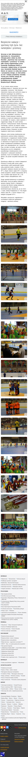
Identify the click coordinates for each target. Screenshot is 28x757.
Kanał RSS (1, 727)
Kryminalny (4, 660)
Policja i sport (4, 610)
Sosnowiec (16, 710)
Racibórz (10, 708)
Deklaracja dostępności (5, 741)
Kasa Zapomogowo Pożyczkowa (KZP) (11, 606)
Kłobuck (9, 704)
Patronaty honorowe (6, 586)
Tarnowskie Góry (14, 711)
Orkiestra (11, 610)
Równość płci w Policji (17, 588)
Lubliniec (15, 704)
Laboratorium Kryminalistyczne (9, 612)
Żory (24, 713)
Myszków (10, 706)
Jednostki (3, 693)
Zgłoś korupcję (18, 687)
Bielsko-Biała (4, 698)
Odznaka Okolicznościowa (19, 584)
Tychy (21, 711)
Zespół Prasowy (18, 685)
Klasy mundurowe (5, 679)
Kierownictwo (12, 578)
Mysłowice (3, 706)
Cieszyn (3, 700)
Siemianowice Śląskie (6, 710)
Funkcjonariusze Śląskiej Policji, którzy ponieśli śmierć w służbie (12, 602)
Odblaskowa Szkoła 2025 (7, 651)
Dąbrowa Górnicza (19, 700)
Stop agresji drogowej (6, 645)
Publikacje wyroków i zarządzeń (9, 580)
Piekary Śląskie (18, 706)
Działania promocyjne (6, 667)
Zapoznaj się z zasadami (19, 739)
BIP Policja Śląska (22, 727)
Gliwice (3, 702)
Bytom (15, 698)
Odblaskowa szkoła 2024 (7, 653)
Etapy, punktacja (5, 675)
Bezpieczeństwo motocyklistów (8, 640)
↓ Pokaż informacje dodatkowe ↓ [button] (14, 36)
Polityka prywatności (18, 741)
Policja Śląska (4, 591)
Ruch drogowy (4, 633)
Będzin (19, 696)
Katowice (3, 704)
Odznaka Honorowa (6, 584)
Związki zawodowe (6, 588)
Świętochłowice (5, 711)
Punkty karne (22, 657)
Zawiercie (18, 713)
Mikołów (21, 704)
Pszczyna (3, 708)
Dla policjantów (5, 604)
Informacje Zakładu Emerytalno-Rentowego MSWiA (12, 615)
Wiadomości (19, 27)
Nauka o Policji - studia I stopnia (9, 669)
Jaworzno (18, 702)
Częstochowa (10, 700)
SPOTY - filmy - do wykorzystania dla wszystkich (13, 644)
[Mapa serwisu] (5, 13)
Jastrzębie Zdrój (10, 702)
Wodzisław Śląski (5, 713)
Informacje (11, 27)
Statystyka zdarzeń (17, 586)
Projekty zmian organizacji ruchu (9, 657)
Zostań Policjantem (6, 665)
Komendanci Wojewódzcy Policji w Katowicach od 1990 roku (13, 598)
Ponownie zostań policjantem (19, 679)
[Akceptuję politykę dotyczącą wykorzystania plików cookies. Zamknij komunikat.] (26, 1)
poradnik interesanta (4, 747)
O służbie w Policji (5, 673)
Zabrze (13, 713)
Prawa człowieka (22, 612)
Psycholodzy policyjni (19, 608)
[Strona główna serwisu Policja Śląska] (2, 13)
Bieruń (10, 698)
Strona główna (4, 27)
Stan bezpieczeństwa (6, 594)
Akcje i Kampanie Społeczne (15, 624)
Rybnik (23, 708)
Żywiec (3, 715)
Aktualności (4, 624)
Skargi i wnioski (18, 689)
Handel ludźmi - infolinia (7, 689)
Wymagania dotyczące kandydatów (10, 671)
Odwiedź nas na (4, 727)
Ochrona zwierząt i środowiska (8, 630)
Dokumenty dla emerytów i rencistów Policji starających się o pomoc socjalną (12, 618)
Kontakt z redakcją (4, 736)
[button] (25, 13)
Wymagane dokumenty (17, 673)
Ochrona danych (21, 578)
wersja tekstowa (3, 749)
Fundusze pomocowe (6, 608)
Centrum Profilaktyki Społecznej (9, 626)
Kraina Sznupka (16, 628)
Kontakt (23, 675)
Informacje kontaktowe (7, 685)
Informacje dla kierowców (7, 655)
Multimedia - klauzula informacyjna (9, 582)
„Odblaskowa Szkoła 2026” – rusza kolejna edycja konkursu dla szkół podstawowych (13, 648)
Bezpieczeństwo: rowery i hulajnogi (10, 638)
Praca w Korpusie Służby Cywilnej (9, 677)
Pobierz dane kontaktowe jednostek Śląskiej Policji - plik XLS (13, 718)
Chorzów (21, 698)
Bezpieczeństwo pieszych (7, 636)
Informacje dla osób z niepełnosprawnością (12, 690)
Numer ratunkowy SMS (7, 687)
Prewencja (3, 622)
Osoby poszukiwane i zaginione (9, 662)
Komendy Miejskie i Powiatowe (8, 696)
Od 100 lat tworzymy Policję (8, 595)
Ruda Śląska (17, 708)
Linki (25, 689)
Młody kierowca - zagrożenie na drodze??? (12, 642)
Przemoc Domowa (5, 628)
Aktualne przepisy (15, 675)
